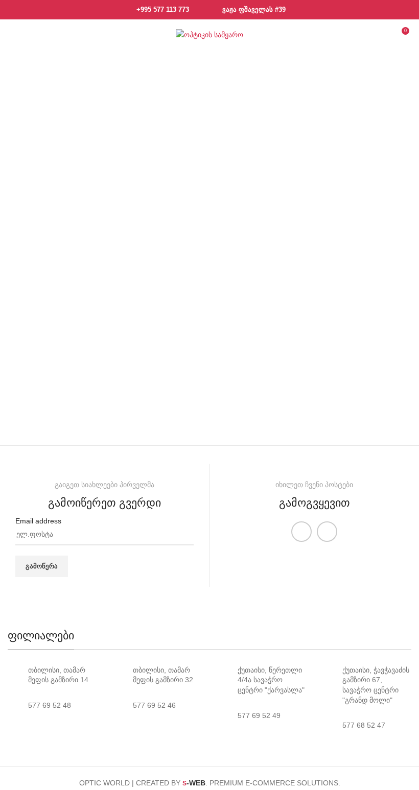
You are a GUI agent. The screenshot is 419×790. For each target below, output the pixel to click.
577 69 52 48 (49, 705)
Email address (38, 521)
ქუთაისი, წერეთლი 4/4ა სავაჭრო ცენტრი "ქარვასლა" (271, 680)
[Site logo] (209, 34)
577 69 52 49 (259, 715)
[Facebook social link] (301, 531)
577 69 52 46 (154, 705)
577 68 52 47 (363, 725)
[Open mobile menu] (16, 35)
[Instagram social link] (327, 531)
